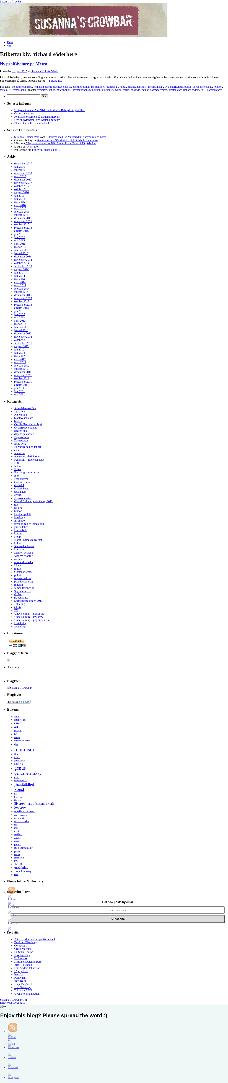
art (16, 727)
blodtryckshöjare (22, 86)
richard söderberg (193, 89)
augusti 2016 (21, 192)
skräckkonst (21, 597)
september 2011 (23, 381)
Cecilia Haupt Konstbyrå (28, 424)
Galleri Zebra (21, 488)
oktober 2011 (21, 378)
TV (10, 89)
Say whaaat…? (22, 591)
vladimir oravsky (22, 871)
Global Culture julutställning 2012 (33, 501)
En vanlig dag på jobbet (27, 446)
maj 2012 (19, 355)
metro (126, 89)
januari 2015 (21, 253)
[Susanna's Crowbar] (19, 687)
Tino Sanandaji (22, 987)
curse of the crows (22, 741)
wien (16, 875)
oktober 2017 (21, 185)
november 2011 (23, 375)
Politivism (19, 977)
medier (131, 86)
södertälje (19, 864)
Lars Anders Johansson (27, 967)
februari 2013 (21, 327)
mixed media (21, 821)
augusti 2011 (21, 384)
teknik (3, 89)
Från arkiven (21, 478)
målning (17, 838)
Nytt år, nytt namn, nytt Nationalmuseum (37, 119)
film (16, 754)
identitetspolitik (81, 86)
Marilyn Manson (23, 552)
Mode (17, 565)
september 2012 (23, 343)
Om (9, 45)
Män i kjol (32, 146)
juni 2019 (19, 166)
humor (18, 510)
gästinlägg (20, 491)
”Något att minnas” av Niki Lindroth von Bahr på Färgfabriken (49, 110)
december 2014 (23, 256)
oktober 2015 (21, 224)
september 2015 (23, 227)
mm (15, 825)
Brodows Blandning (25, 942)
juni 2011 (19, 391)
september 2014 (23, 266)
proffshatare (175, 89)
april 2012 (20, 359)
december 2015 (23, 218)
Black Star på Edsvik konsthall (31, 123)
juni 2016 (19, 198)
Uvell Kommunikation (27, 993)
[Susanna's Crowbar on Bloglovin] (19, 702)
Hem (10, 42)
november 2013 (23, 298)
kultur (123, 86)
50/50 (17, 716)
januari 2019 (21, 169)
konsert (18, 533)
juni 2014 (19, 275)
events (17, 450)
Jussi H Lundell (23, 964)
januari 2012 (21, 368)
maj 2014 (19, 278)
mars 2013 (20, 323)
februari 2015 (21, 250)
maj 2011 (19, 394)
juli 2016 (19, 195)
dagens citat (20, 430)
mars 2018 (20, 176)
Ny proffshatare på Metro (23, 63)
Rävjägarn (20, 980)
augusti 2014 (21, 269)
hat (50, 89)
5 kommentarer (213, 89)
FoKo (17, 469)
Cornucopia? (21, 945)
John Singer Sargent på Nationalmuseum (37, 116)
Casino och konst (24, 113)
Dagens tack (21, 440)
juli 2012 (19, 349)
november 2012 (23, 336)
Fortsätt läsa (57, 80)
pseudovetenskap (202, 86)
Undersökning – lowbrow (28, 616)
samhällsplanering (24, 587)
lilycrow (17, 800)
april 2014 (20, 282)
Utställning (20, 623)
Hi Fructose (20, 958)
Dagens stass (21, 437)
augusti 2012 (21, 346)
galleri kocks (19, 761)
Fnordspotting (22, 955)
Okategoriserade (174, 86)
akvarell (18, 723)
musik (159, 86)
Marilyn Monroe (23, 555)
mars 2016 (20, 208)
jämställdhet (97, 86)
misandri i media (145, 86)
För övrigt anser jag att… (46, 149)
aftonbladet (19, 719)
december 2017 (23, 179)
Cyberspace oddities (25, 427)
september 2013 (23, 304)
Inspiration (20, 520)
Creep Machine (23, 948)
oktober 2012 (21, 339)
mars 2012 (20, 362)
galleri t (18, 763)
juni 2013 (19, 314)
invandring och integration (29, 523)
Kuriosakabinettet (24, 546)
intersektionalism (81, 89)
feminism (38, 86)
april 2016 (20, 205)
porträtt (17, 851)
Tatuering (19, 603)
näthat (145, 89)
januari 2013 (21, 330)
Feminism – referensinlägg (29, 459)
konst (19, 789)
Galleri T (19, 485)
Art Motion (20, 414)
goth (16, 504)
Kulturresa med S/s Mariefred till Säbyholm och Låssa (76, 136)
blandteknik (19, 731)
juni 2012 (19, 352)
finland (18, 466)
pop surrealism (22, 578)
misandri (135, 89)
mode (17, 827)
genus (48, 86)
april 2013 (20, 320)
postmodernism (158, 89)
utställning (21, 867)
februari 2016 (21, 211)
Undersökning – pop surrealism (32, 620)
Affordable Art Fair (25, 408)
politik (187, 86)
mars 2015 (20, 246)
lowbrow (19, 549)
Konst (17, 536)
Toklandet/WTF (23, 990)
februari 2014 (21, 288)
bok (15, 734)
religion (218, 86)
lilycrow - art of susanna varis (34, 803)
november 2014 (23, 259)
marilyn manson (24, 811)
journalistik (112, 86)
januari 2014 (21, 291)
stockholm (19, 857)
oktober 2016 (21, 189)
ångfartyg (19, 411)
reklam (17, 855)
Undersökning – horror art (29, 613)
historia (18, 507)
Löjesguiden (21, 971)
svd (16, 860)
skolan (18, 594)
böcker (18, 421)
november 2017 (23, 182)
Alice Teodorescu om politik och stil (34, 939)
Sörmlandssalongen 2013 (28, 600)
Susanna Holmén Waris (44, 71)
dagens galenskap (24, 433)
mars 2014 (20, 285)
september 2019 (23, 163)
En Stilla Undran (23, 951)
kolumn (96, 89)
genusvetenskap (62, 86)
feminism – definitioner (27, 456)
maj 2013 (19, 317)
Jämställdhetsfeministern (28, 961)
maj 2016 (19, 201)
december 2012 (23, 333)
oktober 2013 (21, 301)
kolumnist (107, 89)
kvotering (18, 797)
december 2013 (23, 294)
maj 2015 (19, 240)
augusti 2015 (21, 230)
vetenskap (19, 89)
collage (17, 737)
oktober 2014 (21, 262)
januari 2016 (21, 214)
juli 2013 (19, 311)
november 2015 (23, 221)
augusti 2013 (21, 307)
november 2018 (23, 173)
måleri (18, 834)
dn (16, 744)
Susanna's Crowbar (11, 1)
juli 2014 (19, 272)
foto (16, 475)
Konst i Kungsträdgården (28, 539)
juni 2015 (19, 237)
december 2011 (22, 371)
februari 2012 (21, 365)
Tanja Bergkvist (23, 984)
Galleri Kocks (22, 482)
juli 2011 (19, 388)
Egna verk (20, 443)
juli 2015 (19, 234)
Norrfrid (19, 974)
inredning (19, 517)
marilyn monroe (21, 815)
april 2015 (20, 243)
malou (118, 89)
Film (16, 462)
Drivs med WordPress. (12, 1002)
